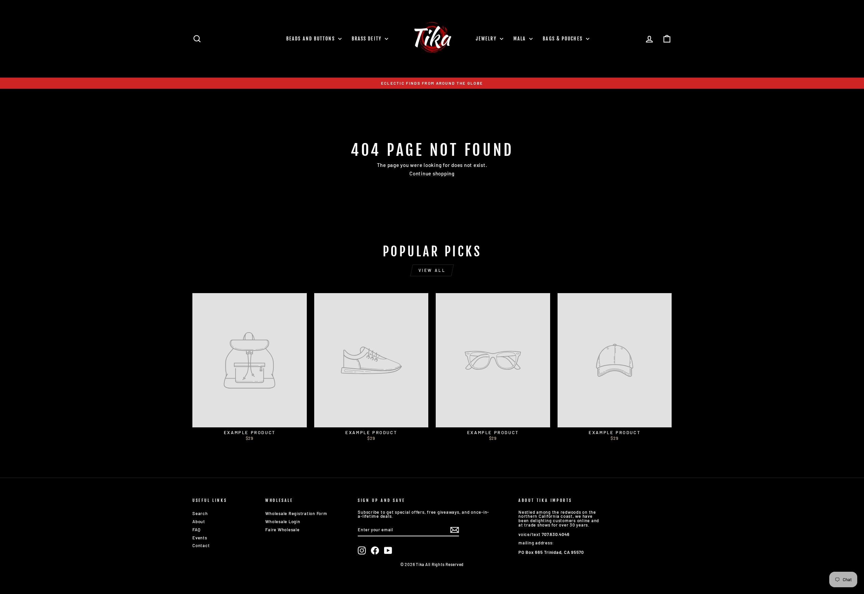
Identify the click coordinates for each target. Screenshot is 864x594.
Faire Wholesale (282, 529)
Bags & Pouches (563, 38)
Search (200, 513)
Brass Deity (367, 38)
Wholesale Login (282, 521)
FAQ (196, 529)
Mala (520, 38)
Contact (201, 545)
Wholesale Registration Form (296, 513)
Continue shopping (432, 173)
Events (199, 537)
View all (432, 270)
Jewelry (487, 38)
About (198, 521)
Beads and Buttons (311, 38)
